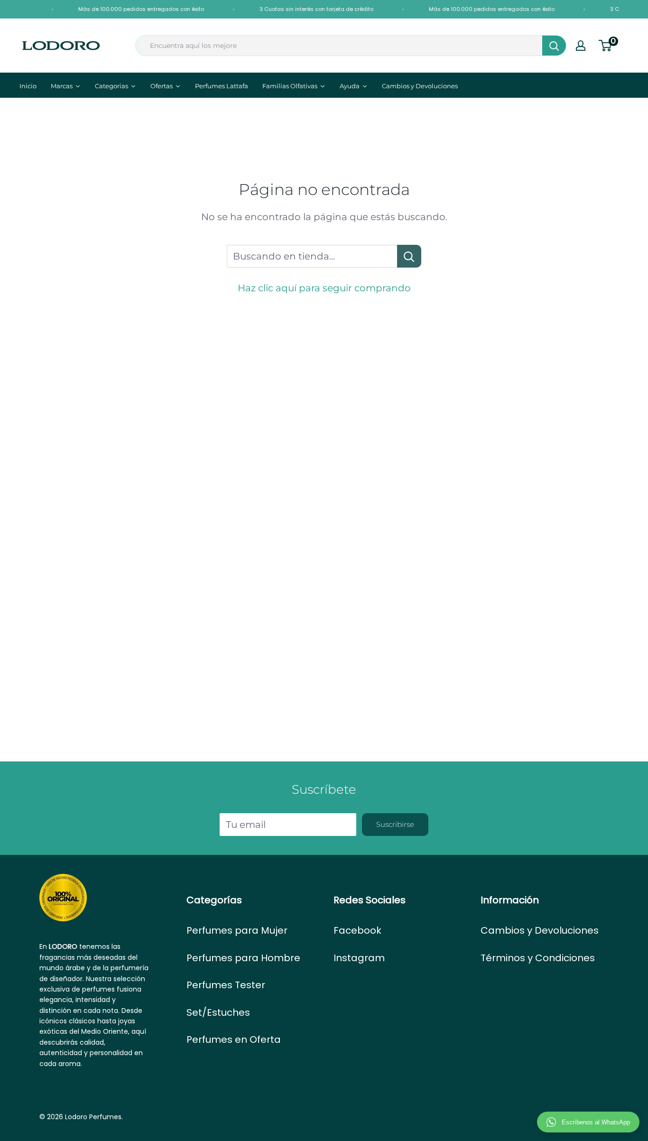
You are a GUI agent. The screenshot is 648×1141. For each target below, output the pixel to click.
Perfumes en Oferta (233, 1039)
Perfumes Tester (225, 985)
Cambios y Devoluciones (540, 930)
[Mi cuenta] (580, 45)
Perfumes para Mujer (236, 930)
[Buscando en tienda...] (409, 256)
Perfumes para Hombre (243, 958)
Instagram (359, 958)
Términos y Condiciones (538, 958)
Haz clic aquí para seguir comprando (324, 288)
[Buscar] (554, 46)
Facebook (357, 930)
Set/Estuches (218, 1012)
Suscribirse (395, 824)
